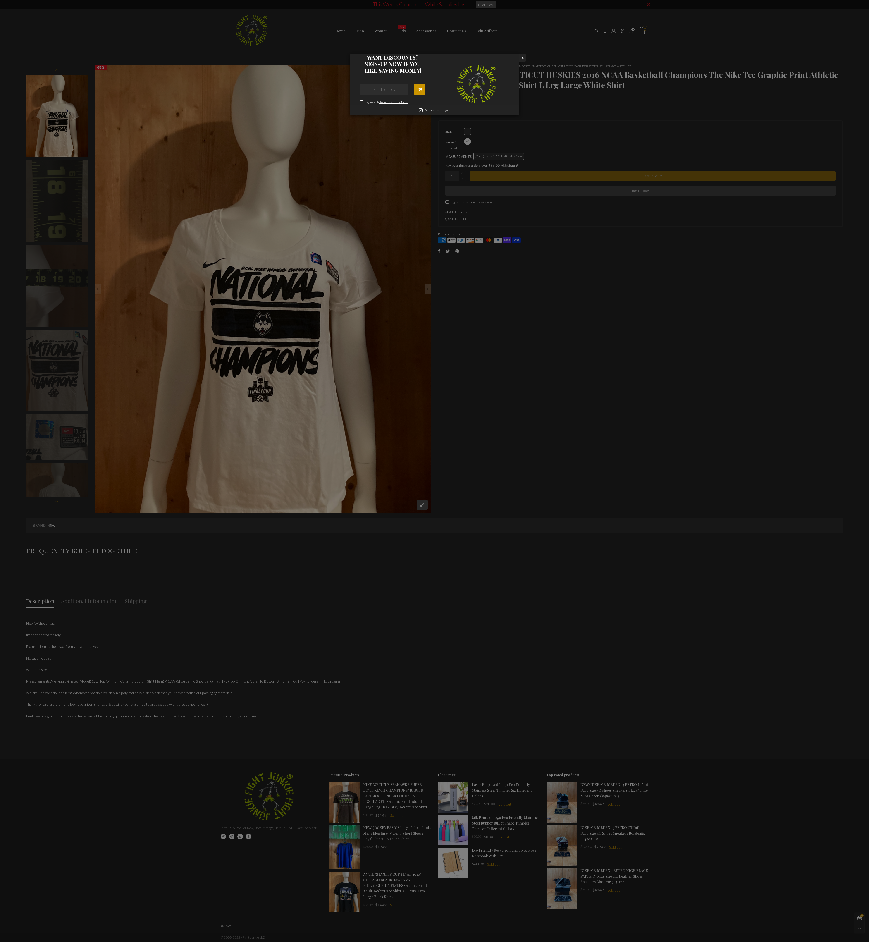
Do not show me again (437, 110)
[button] (419, 89)
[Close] (522, 58)
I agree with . (386, 102)
